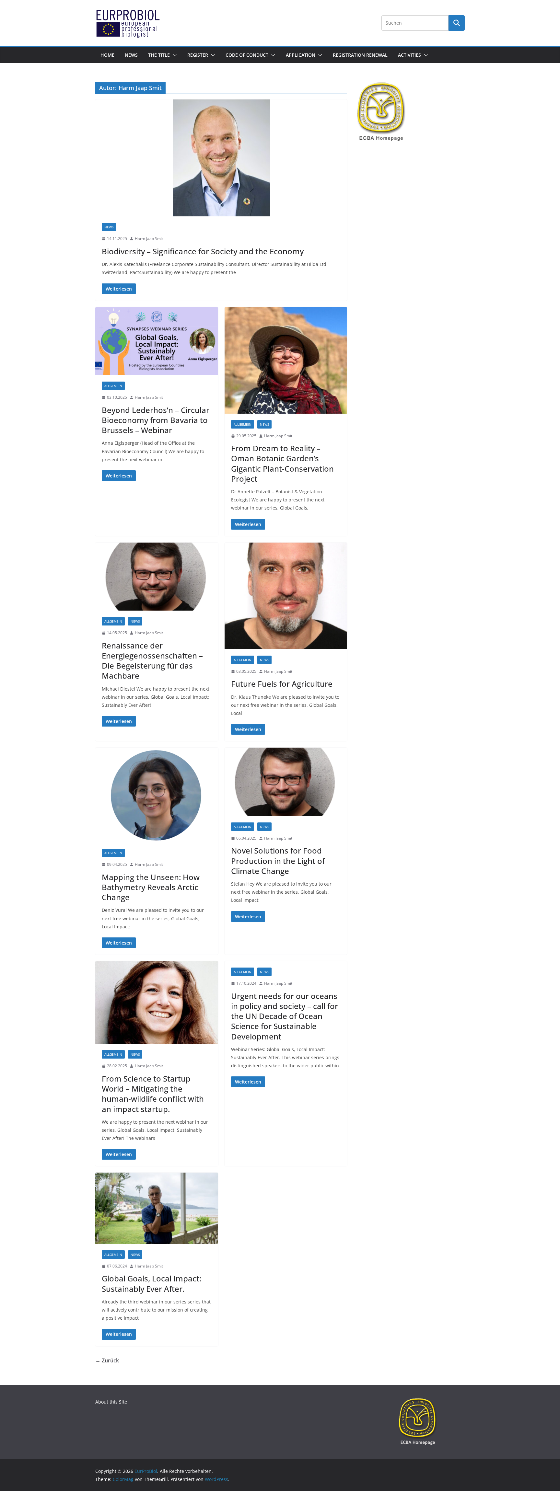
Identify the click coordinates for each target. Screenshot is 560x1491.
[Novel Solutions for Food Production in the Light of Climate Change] (286, 782)
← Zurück (107, 1360)
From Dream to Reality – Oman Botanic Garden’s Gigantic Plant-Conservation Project (282, 463)
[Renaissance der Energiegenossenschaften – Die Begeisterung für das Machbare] (156, 577)
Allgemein (113, 386)
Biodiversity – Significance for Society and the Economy (203, 251)
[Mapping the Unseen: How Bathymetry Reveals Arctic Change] (156, 795)
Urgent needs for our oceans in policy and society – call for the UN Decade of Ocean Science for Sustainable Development (284, 1016)
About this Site (111, 1402)
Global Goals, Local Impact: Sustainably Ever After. (151, 1283)
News (131, 55)
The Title (159, 55)
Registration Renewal (360, 55)
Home (107, 55)
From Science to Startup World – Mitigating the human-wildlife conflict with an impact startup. (153, 1093)
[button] (173, 55)
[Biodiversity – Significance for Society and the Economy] (221, 157)
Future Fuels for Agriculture (281, 683)
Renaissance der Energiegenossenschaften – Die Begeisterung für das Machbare (152, 660)
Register (197, 55)
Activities (409, 55)
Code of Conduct (247, 55)
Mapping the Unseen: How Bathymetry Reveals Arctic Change (151, 887)
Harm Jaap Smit (149, 238)
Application (300, 55)
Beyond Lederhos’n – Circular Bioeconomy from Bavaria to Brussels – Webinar (155, 420)
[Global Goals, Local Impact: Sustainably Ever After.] (156, 1208)
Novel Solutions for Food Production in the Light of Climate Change (278, 860)
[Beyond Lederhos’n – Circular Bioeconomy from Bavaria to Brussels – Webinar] (156, 341)
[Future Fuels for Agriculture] (286, 596)
